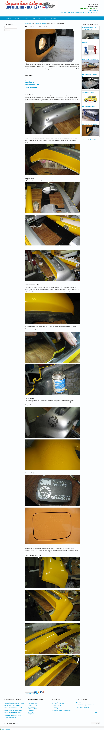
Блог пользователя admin (40, 23)
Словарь (84, 42)
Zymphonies (54, 726)
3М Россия (78, 702)
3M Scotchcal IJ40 (32, 707)
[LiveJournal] (42, 691)
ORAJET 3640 (31, 714)
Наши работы (36, 18)
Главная (8, 18)
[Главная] (31, 5)
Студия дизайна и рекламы (83, 707)
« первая (85, 139)
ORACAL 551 (31, 712)
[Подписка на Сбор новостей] (76, 710)
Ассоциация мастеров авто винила (85, 704)
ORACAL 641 (31, 710)
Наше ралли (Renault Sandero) (90, 59)
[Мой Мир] (40, 691)
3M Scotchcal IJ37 (32, 708)
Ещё (96, 712)
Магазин (25, 18)
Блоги (31, 23)
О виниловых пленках (88, 92)
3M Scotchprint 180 (32, 703)
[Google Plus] (44, 691)
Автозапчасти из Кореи (82, 706)
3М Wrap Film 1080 (32, 702)
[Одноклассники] (38, 691)
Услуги (17, 18)
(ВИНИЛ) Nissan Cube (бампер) (90, 124)
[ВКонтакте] (35, 691)
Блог (45, 18)
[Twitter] (37, 691)
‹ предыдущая (92, 139)
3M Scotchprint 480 (32, 705)
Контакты (53, 18)
